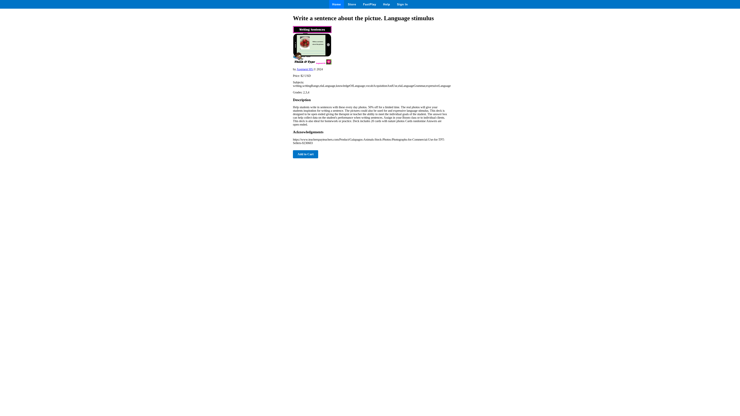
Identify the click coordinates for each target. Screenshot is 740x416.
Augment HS (305, 69)
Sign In (402, 4)
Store (352, 4)
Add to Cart (306, 154)
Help (386, 4)
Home (336, 4)
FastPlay (369, 4)
